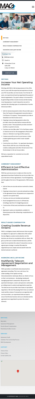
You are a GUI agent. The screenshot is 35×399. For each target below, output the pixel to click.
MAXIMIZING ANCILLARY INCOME (12, 49)
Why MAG (3, 321)
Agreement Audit (5, 337)
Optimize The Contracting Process (10, 339)
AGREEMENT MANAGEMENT (10, 41)
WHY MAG (5, 37)
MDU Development (6, 342)
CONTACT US (9, 73)
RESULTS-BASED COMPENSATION (12, 45)
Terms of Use (4, 350)
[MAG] (8, 6)
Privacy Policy (4, 353)
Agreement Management (7, 323)
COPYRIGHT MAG (13, 396)
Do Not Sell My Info (6, 355)
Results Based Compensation (8, 326)
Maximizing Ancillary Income (8, 328)
